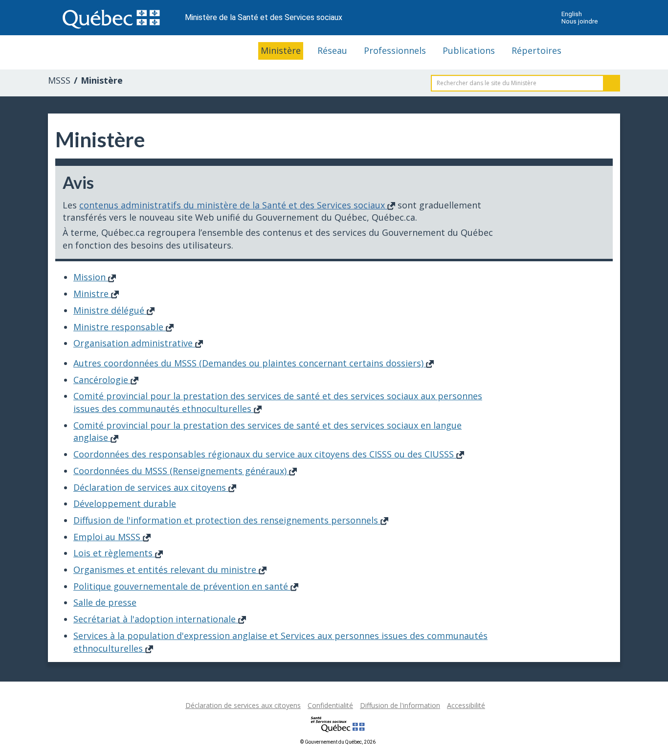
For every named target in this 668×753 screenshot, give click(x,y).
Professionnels (395, 50)
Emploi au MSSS (108, 537)
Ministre (92, 293)
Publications (469, 50)
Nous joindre (579, 21)
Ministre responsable (119, 327)
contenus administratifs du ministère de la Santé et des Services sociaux (233, 205)
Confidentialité (330, 705)
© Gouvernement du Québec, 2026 (338, 742)
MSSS (59, 80)
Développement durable (124, 503)
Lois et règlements (114, 553)
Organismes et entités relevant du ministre (166, 569)
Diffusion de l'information (400, 705)
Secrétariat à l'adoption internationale (155, 619)
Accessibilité (466, 705)
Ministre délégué (110, 310)
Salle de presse (104, 602)
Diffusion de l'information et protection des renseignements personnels (226, 520)
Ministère (281, 50)
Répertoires (536, 50)
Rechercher (611, 83)
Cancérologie (102, 380)
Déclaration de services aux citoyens (150, 487)
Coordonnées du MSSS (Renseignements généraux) (181, 471)
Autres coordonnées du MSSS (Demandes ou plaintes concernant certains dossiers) (249, 363)
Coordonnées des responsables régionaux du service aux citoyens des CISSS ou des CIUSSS (264, 454)
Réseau (332, 50)
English (571, 14)
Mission (90, 277)
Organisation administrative (134, 343)
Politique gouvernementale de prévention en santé (181, 586)
